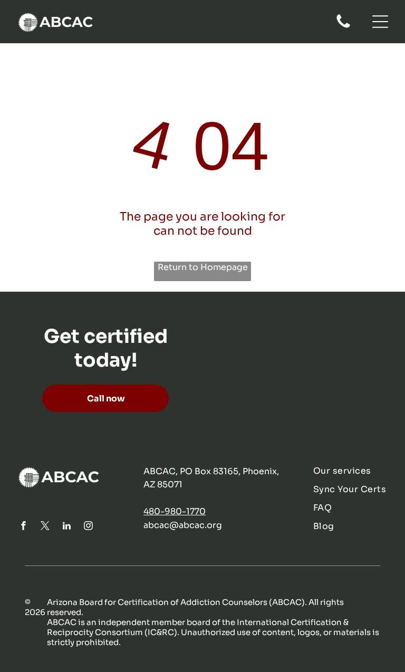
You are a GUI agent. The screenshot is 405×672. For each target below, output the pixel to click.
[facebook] (23, 527)
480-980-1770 (174, 511)
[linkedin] (66, 527)
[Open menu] (380, 22)
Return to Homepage (203, 267)
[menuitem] (350, 471)
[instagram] (88, 527)
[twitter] (45, 527)
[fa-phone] (343, 27)
